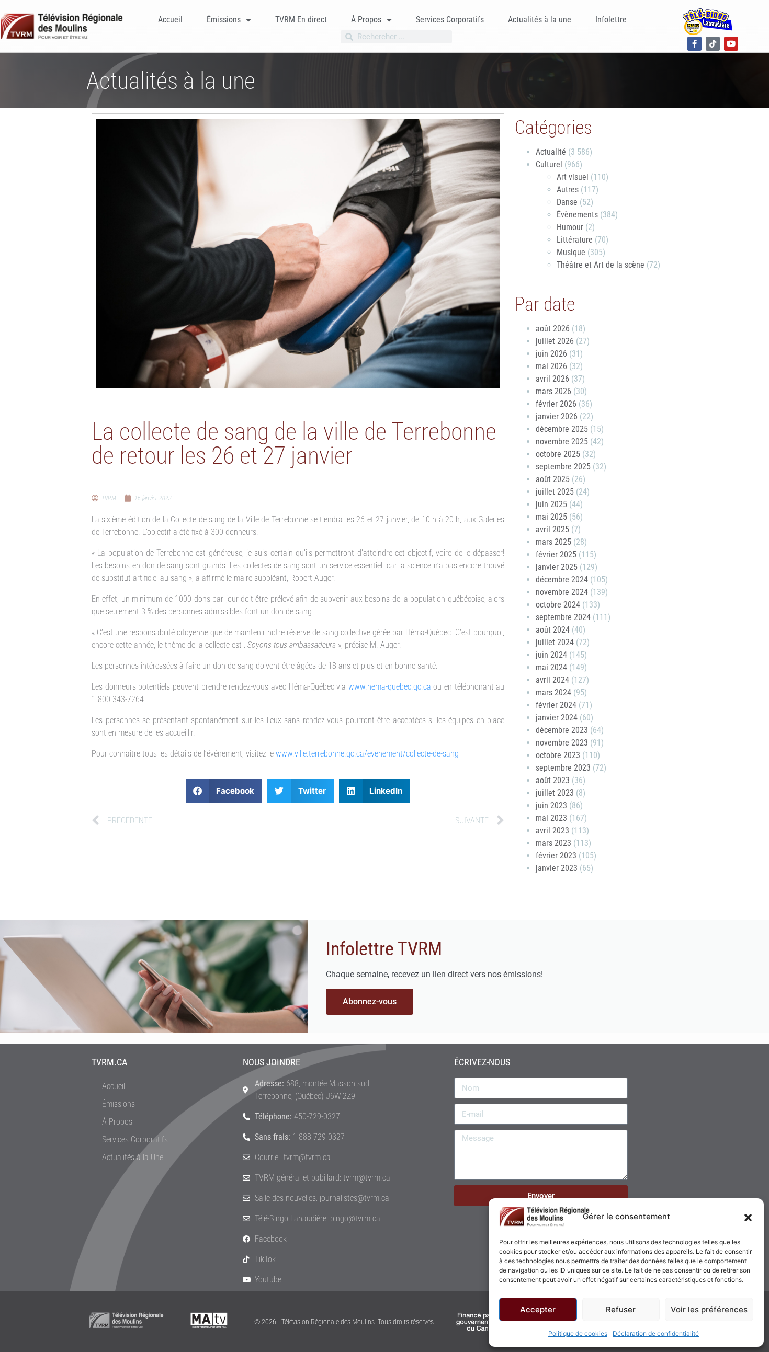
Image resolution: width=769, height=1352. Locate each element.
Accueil (170, 20)
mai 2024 (551, 667)
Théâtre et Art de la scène (600, 265)
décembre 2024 (562, 580)
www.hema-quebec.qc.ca (389, 687)
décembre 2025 (562, 429)
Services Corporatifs (450, 20)
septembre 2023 (563, 768)
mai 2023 (551, 818)
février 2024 (556, 705)
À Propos (366, 20)
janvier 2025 (557, 567)
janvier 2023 (557, 868)
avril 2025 (552, 529)
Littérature (575, 240)
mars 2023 (553, 843)
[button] (748, 1216)
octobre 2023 (558, 755)
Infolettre (611, 20)
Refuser (621, 1309)
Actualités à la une (539, 20)
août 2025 (553, 479)
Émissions (224, 20)
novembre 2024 (562, 592)
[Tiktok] (713, 44)
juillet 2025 (555, 492)
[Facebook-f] (694, 44)
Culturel (549, 164)
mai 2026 (551, 366)
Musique (571, 252)
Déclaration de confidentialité (656, 1333)
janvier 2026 (557, 416)
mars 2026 (553, 391)
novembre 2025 (562, 441)
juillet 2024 (555, 642)
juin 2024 (551, 655)
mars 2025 (553, 542)
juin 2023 (551, 805)
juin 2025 (551, 504)
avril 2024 (552, 680)
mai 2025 (551, 517)
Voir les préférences (709, 1309)
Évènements (577, 215)
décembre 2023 (562, 730)
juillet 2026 (555, 341)
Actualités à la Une (132, 1157)
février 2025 (556, 554)
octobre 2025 (558, 454)
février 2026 (556, 404)
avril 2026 (552, 379)
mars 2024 (553, 692)
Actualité (551, 152)
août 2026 (553, 329)
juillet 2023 (555, 793)
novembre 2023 (562, 743)
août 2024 (553, 630)
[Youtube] (731, 44)
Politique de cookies (577, 1333)
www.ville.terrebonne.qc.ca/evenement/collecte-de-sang (367, 754)
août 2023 (553, 780)
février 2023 (556, 856)
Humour (570, 227)
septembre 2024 (563, 617)
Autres (568, 189)
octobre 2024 (558, 605)
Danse (567, 202)
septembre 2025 (563, 467)
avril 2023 (552, 830)
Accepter (538, 1309)
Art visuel (573, 177)
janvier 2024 (557, 718)
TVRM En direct (301, 20)
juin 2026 (551, 354)
